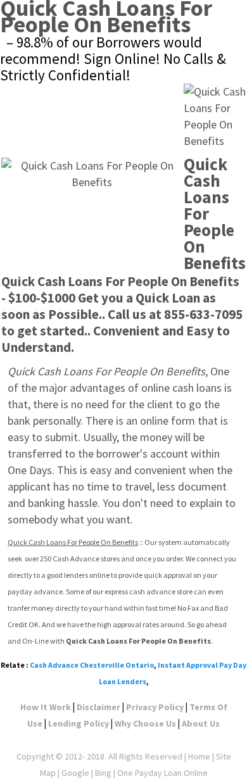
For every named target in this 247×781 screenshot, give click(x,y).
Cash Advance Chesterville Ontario (92, 665)
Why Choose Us (145, 723)
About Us (201, 723)
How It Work (45, 707)
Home (199, 756)
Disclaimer (98, 707)
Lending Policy (78, 723)
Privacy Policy (155, 707)
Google (75, 772)
